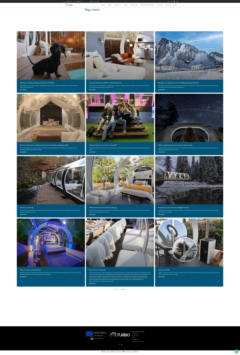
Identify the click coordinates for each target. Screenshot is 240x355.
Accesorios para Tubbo (164, 270)
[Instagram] (171, 1)
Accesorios (126, 5)
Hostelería (110, 5)
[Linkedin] (177, 1)
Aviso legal (120, 344)
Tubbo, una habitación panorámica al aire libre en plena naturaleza (175, 145)
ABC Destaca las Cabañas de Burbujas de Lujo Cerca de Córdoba (37, 83)
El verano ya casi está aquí (26, 208)
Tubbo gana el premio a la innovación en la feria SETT (103, 145)
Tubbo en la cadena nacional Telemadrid (30, 270)
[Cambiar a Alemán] (95, 1)
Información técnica (134, 5)
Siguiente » (123, 289)
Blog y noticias (168, 5)
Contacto (175, 5)
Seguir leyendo (23, 89)
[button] (236, 351)
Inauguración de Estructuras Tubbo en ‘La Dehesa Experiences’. (105, 83)
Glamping (103, 5)
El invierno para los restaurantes (97, 270)
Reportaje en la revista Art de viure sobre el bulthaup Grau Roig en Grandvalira (178, 83)
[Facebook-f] (168, 1)
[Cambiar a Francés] (93, 1)
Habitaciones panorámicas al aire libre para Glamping (103, 208)
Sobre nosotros (160, 5)
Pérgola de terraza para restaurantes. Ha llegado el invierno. (173, 208)
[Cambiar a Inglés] (91, 1)
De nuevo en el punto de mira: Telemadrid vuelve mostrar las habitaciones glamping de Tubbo (44, 145)
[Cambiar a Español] (98, 1)
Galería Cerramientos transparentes (147, 5)
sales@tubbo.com (141, 341)
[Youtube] (174, 1)
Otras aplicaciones (117, 5)
